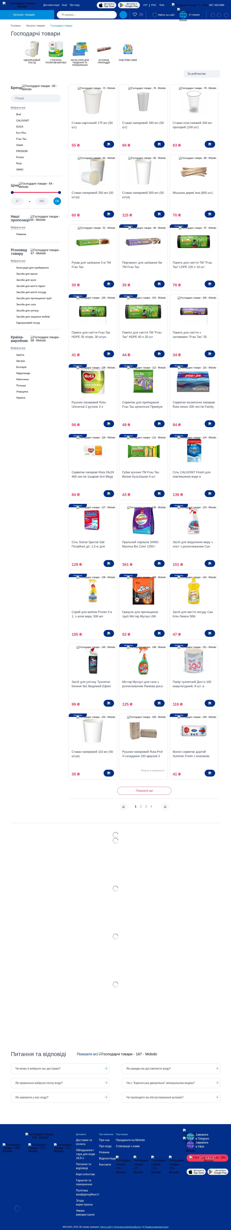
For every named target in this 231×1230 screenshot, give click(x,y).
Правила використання (157, 1227)
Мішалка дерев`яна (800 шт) (193, 192)
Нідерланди (23, 373)
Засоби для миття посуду (31, 292)
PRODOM (22, 151)
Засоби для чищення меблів (33, 316)
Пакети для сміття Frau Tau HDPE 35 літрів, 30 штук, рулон (91, 335)
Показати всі (87, 1054)
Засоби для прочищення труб (33, 298)
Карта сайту (106, 1227)
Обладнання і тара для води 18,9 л (85, 1154)
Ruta (19, 163)
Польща (21, 385)
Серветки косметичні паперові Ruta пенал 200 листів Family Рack (194, 405)
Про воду (75, 5)
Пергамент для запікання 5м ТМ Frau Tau (142, 265)
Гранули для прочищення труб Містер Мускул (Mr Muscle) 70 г (140, 614)
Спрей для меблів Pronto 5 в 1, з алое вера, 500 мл (92, 614)
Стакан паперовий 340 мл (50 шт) (143, 125)
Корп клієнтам (85, 1174)
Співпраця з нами (128, 1146)
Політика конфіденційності (87, 1192)
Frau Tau (21, 138)
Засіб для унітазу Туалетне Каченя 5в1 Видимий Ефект (91, 684)
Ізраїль (20, 354)
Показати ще (144, 790)
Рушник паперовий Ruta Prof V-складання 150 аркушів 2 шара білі (142, 754)
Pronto (20, 157)
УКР (145, 5)
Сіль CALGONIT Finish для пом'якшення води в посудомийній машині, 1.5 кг (193, 475)
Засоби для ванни (27, 273)
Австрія (20, 360)
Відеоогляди (107, 1158)
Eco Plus (21, 132)
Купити (109, 144)
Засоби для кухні (26, 279)
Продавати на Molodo (130, 1140)
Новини (104, 1152)
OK (57, 201)
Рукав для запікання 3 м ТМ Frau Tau (91, 265)
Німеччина (22, 379)
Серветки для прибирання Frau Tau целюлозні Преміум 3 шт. (142, 405)
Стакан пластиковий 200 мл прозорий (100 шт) (192, 125)
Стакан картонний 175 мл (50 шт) (92, 125)
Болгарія (21, 367)
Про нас (104, 1140)
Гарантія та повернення (84, 1182)
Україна (20, 397)
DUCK (19, 126)
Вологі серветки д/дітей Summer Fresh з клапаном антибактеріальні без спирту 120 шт (193, 754)
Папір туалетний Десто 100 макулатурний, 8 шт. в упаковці (192, 684)
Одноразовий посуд (28, 322)
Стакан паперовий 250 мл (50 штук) (92, 195)
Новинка (21, 234)
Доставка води (51, 5)
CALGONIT (22, 120)
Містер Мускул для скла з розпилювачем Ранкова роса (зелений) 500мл (142, 684)
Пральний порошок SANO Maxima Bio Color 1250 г (140, 544)
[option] (32, 52)
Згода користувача (84, 1202)
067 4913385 (216, 5)
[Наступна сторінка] (165, 806)
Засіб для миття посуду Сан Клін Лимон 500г (193, 614)
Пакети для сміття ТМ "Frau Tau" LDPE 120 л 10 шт (192, 265)
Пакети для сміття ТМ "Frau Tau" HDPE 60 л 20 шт (141, 335)
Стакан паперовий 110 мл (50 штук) (92, 754)
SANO (19, 169)
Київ (162, 5)
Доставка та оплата (84, 1142)
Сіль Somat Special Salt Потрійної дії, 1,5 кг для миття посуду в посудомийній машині (93, 544)
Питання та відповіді (83, 1166)
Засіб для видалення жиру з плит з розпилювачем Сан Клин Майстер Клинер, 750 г (193, 544)
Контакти (105, 1164)
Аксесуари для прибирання (32, 267)
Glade (19, 145)
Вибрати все (18, 107)
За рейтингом (196, 73)
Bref (18, 114)
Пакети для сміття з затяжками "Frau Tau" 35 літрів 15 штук (190, 335)
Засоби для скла (26, 304)
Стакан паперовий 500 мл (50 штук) (143, 195)
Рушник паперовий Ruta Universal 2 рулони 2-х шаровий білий (89, 405)
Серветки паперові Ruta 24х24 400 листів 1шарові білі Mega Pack (93, 475)
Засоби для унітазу (27, 310)
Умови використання (85, 1212)
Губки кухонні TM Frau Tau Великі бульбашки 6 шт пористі (140, 475)
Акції (64, 5)
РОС (153, 5)
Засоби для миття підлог (30, 286)
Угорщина (22, 391)
